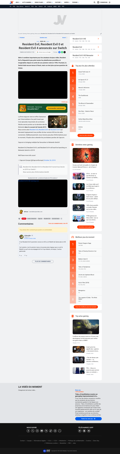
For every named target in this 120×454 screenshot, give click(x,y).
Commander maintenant (56, 108)
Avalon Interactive (31, 218)
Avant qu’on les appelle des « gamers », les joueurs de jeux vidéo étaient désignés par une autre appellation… (92, 349)
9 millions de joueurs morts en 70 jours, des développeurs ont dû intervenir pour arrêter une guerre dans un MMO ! (85, 338)
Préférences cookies (52, 443)
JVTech (48, 2)
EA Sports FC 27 (83, 80)
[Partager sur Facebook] (59, 52)
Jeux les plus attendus (85, 135)
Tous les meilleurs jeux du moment (86, 307)
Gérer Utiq (96, 440)
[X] (32, 430)
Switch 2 (27, 6)
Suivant (64, 37)
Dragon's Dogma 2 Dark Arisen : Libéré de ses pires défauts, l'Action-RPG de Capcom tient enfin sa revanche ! (92, 197)
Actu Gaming (26, 2)
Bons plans (39, 2)
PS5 (14, 6)
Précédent (22, 37)
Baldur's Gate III (82, 259)
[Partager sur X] (65, 52)
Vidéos (66, 2)
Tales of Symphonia (84, 267)
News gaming (30, 33)
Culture (58, 2)
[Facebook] (28, 430)
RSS (69, 443)
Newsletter (63, 443)
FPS (63, 6)
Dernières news (43, 37)
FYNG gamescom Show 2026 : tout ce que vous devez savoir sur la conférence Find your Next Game (92, 218)
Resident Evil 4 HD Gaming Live (28, 181)
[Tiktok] (50, 430)
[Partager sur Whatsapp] (62, 52)
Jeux (17, 2)
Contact (22, 440)
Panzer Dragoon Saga (84, 243)
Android (49, 6)
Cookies (88, 440)
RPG (59, 6)
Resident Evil (34, 130)
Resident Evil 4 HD (79, 39)
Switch (41, 6)
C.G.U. (50, 440)
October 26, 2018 (50, 160)
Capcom (40, 218)
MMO (55, 6)
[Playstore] (79, 430)
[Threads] (55, 430)
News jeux (37, 33)
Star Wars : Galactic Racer (86, 111)
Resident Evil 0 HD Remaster (83, 55)
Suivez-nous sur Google (45, 52)
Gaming (25, 33)
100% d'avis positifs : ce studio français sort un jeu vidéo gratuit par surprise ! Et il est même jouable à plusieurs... (92, 207)
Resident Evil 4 (55, 130)
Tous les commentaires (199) (56, 223)
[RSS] (46, 430)
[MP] (32, 235)
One (36, 6)
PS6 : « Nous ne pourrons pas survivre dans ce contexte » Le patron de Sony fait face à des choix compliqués (92, 370)
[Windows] (88, 430)
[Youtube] (41, 430)
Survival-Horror (55, 218)
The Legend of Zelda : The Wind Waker (87, 298)
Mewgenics (81, 290)
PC (10, 6)
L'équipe (29, 440)
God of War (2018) (83, 282)
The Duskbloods (83, 95)
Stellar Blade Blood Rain (85, 119)
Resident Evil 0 (43, 130)
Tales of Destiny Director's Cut (87, 251)
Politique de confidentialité (76, 440)
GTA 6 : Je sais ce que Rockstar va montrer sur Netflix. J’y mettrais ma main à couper (92, 176)
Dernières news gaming (86, 227)
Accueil (20, 33)
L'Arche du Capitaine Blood (86, 275)
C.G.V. (55, 440)
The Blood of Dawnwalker (85, 103)
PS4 (32, 6)
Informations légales (40, 440)
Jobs (74, 443)
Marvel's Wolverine (83, 87)
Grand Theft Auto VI (84, 72)
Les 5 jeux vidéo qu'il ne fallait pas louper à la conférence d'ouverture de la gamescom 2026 (92, 186)
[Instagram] (37, 430)
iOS (45, 6)
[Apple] (84, 430)
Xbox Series (20, 6)
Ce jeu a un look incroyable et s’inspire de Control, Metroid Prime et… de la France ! (85, 166)
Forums (74, 2)
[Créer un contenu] (101, 33)
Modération (62, 440)
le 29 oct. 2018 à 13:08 (29, 238)
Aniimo (80, 127)
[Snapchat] (59, 430)
